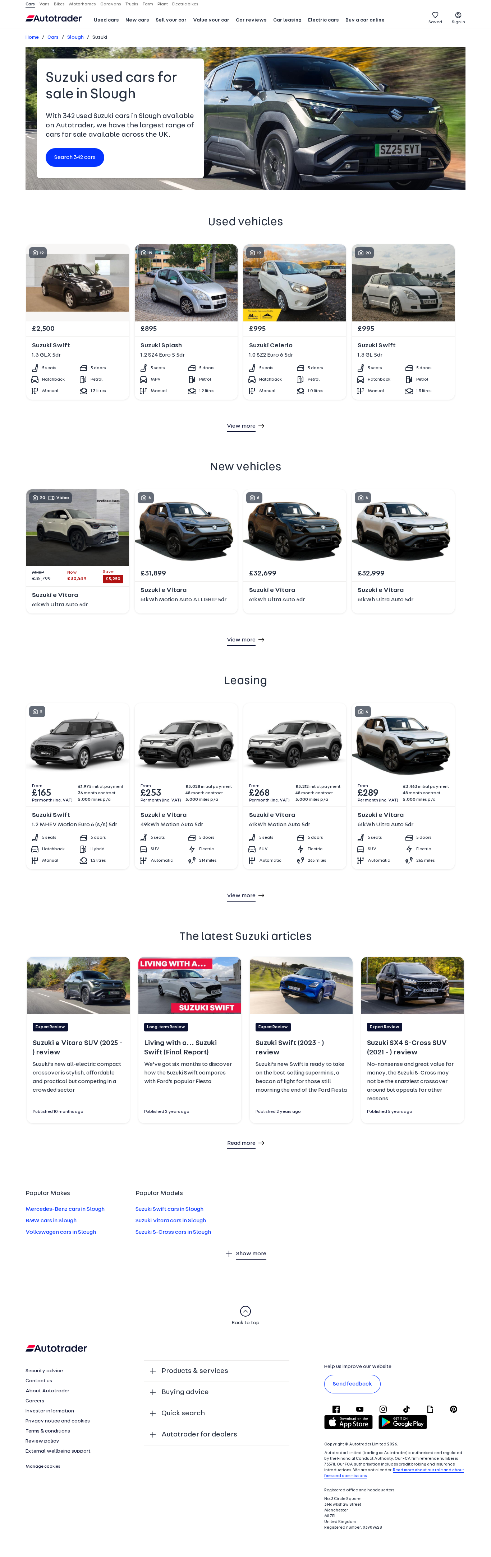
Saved (435, 22)
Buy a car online (365, 20)
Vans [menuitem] (44, 4)
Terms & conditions (48, 1431)
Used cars (106, 20)
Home (32, 37)
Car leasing (287, 20)
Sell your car (171, 20)
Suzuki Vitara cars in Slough (171, 1221)
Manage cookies (43, 1466)
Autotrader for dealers (199, 1434)
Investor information (50, 1411)
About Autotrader (47, 1391)
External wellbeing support (58, 1451)
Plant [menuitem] (162, 4)
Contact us (39, 1381)
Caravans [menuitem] (110, 4)
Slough (75, 37)
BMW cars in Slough (51, 1221)
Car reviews (251, 20)
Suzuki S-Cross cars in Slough (173, 1232)
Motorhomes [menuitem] (82, 4)
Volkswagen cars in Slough (61, 1232)
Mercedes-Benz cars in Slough (65, 1209)
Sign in (458, 22)
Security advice (44, 1371)
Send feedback (352, 1384)
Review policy (42, 1441)
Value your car (211, 20)
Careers (35, 1401)
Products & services (194, 1371)
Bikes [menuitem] (59, 4)
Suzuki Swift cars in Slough (169, 1209)
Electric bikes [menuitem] (185, 4)
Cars (53, 37)
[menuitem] (106, 21)
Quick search (183, 1413)
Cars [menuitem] (30, 4)
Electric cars (323, 20)
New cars (137, 20)
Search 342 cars (75, 157)
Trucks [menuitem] (131, 4)
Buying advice (185, 1392)
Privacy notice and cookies (58, 1421)
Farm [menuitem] (148, 4)
